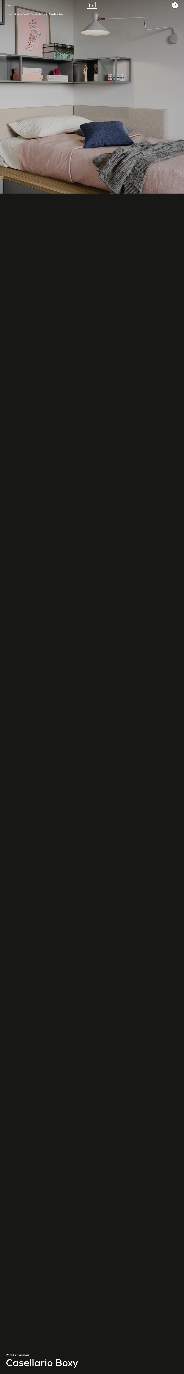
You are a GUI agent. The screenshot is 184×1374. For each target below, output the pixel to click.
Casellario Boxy (56, 14)
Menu (9, 5)
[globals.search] (175, 5)
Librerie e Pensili (21, 14)
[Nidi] (92, 5)
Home (8, 14)
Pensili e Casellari (39, 14)
